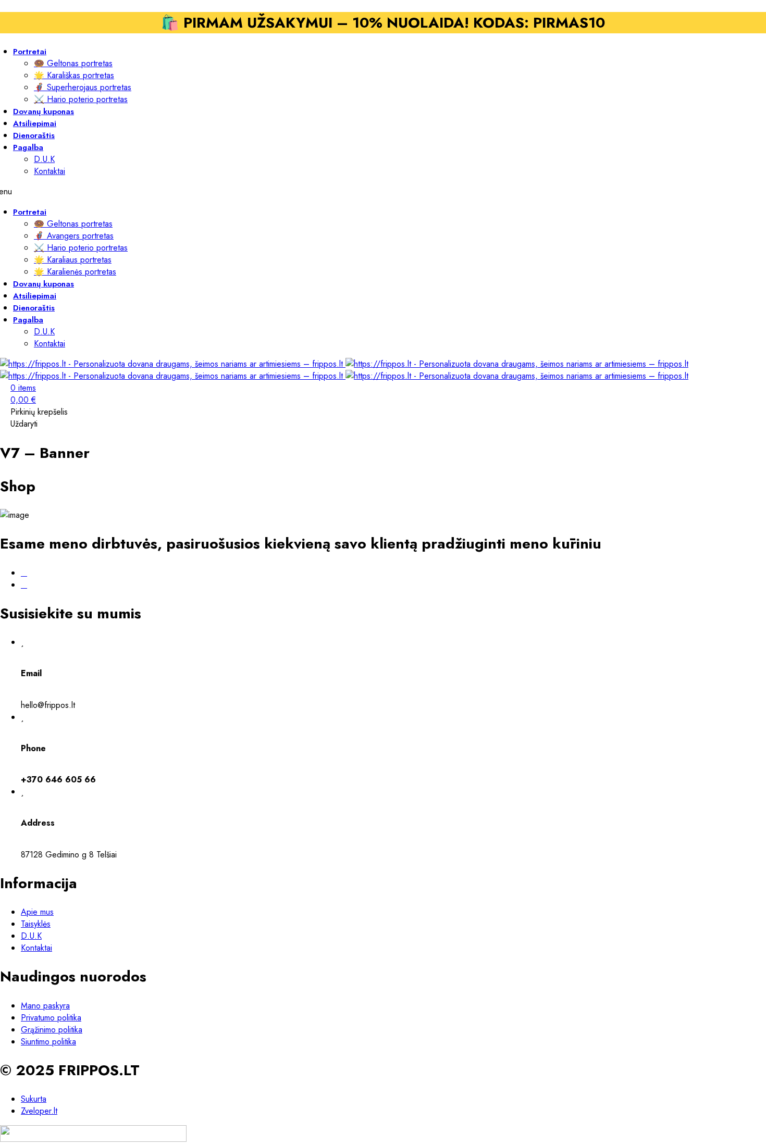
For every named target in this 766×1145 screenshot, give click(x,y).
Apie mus (37, 912)
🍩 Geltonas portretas (73, 63)
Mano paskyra (45, 1006)
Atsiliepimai (34, 296)
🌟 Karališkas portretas (74, 75)
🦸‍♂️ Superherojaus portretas (82, 87)
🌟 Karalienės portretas (75, 272)
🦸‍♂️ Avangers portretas (74, 236)
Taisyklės (36, 924)
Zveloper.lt (39, 1111)
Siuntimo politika (48, 1042)
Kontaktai (49, 171)
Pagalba (28, 147)
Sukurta (33, 1099)
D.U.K (44, 159)
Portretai (29, 51)
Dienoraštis (34, 308)
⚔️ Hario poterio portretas (81, 99)
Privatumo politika (51, 1018)
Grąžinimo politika (51, 1030)
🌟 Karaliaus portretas (73, 260)
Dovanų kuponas (43, 284)
